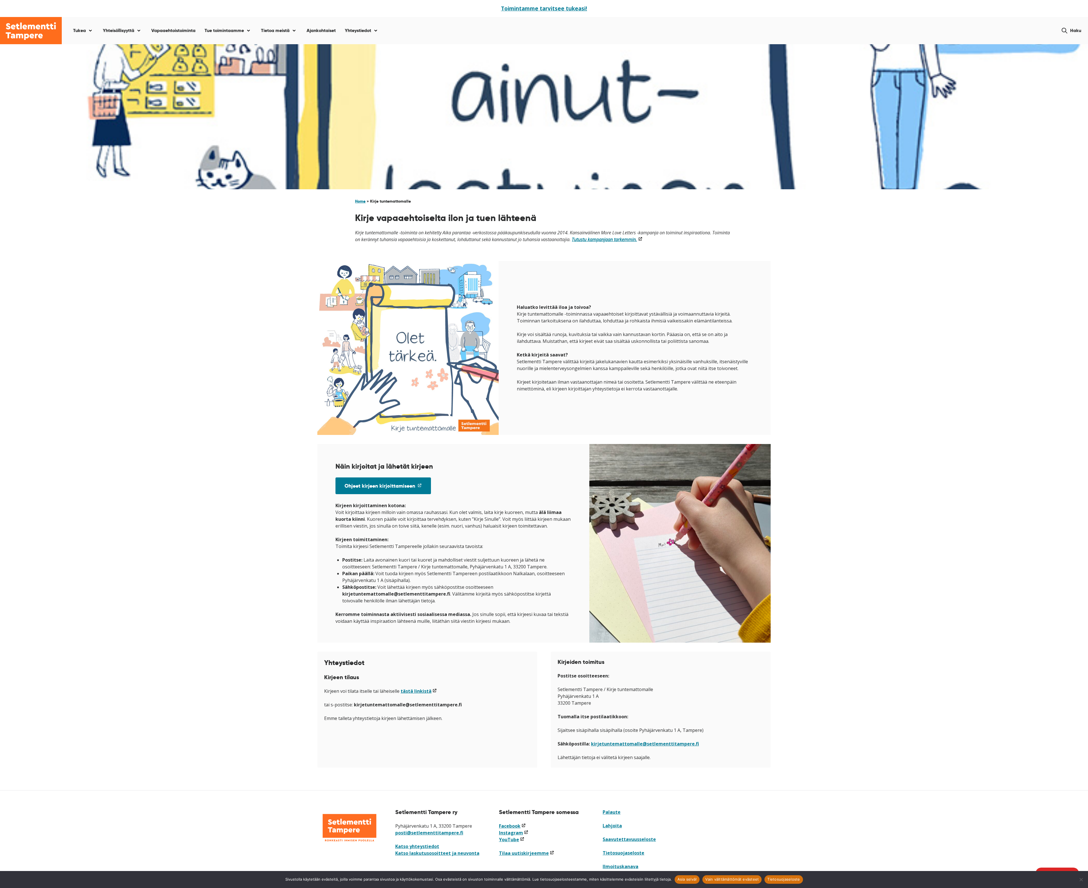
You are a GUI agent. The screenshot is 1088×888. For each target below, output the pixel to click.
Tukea (79, 30)
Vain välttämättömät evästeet (732, 879)
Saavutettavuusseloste (629, 839)
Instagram (513, 833)
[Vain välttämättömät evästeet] (1081, 879)
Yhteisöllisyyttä (118, 30)
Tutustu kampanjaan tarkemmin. (607, 239)
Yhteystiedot (358, 30)
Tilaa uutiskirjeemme (526, 853)
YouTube (511, 839)
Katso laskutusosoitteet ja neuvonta (437, 853)
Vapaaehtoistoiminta (173, 30)
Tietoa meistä (275, 30)
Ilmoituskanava (620, 866)
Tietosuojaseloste (623, 853)
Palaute (611, 812)
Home (360, 201)
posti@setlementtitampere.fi (429, 833)
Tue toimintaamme (224, 30)
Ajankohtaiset (321, 30)
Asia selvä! (687, 879)
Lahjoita (612, 826)
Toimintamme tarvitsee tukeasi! (544, 8)
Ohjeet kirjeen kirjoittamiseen (388, 488)
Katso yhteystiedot (417, 846)
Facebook (512, 826)
